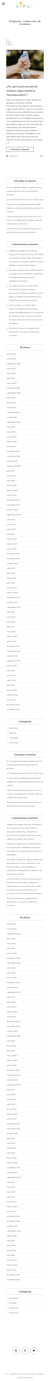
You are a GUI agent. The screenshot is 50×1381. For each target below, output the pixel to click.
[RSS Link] (16, 1350)
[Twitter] (33, 1350)
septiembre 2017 (14, 607)
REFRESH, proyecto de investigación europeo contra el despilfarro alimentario (26, 277)
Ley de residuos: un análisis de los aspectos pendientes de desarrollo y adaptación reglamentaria (23, 308)
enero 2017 (11, 641)
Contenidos (13, 738)
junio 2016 (11, 675)
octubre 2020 (12, 461)
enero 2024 (11, 359)
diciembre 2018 (13, 554)
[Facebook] (25, 1350)
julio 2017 (11, 612)
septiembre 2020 (14, 466)
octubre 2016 (12, 656)
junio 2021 (11, 427)
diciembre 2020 (13, 451)
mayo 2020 (11, 476)
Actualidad (13, 728)
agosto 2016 (12, 666)
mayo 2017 (11, 622)
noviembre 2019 (13, 505)
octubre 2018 (12, 563)
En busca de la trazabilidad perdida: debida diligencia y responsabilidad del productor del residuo (25, 208)
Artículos (13, 156)
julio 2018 (11, 568)
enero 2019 (11, 549)
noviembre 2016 (13, 651)
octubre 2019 (12, 510)
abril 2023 (11, 378)
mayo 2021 (11, 432)
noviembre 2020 (13, 456)
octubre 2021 (12, 417)
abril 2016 (11, 685)
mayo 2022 (11, 403)
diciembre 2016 (13, 646)
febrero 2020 (12, 490)
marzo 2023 (12, 383)
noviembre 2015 (13, 709)
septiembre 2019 (14, 515)
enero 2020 (11, 495)
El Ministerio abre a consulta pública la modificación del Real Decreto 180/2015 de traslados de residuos (26, 296)
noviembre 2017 (13, 597)
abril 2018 (11, 583)
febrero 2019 (12, 544)
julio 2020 (11, 471)
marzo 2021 (12, 437)
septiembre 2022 (14, 393)
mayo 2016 (11, 680)
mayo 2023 (11, 373)
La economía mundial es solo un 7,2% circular (25, 199)
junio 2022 (11, 398)
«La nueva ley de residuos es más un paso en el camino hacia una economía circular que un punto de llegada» (24, 889)
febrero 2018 (12, 593)
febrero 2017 (12, 636)
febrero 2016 (12, 695)
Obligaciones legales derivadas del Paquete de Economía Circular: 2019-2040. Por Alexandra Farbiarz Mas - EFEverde (26, 254)
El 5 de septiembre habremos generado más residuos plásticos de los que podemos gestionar (24, 191)
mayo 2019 (11, 529)
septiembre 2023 (14, 364)
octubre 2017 (12, 602)
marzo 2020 (12, 485)
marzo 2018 (12, 588)
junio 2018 (11, 573)
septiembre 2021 (14, 422)
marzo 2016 (12, 690)
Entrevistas (13, 743)
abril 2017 (11, 627)
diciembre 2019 (13, 500)
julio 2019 (11, 519)
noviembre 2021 (13, 412)
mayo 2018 (11, 578)
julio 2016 (11, 670)
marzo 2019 (12, 539)
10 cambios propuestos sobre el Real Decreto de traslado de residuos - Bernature (23, 289)
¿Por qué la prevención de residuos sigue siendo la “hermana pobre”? (22, 90)
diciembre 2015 (13, 705)
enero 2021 (11, 446)
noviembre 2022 (13, 388)
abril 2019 (11, 534)
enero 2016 (11, 700)
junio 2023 (11, 368)
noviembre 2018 (13, 558)
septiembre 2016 (14, 661)
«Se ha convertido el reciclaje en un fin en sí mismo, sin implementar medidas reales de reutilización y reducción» (24, 220)
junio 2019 (11, 524)
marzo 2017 (12, 632)
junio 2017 (11, 617)
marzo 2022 (12, 407)
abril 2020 (11, 480)
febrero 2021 (12, 442)
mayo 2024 (11, 354)
